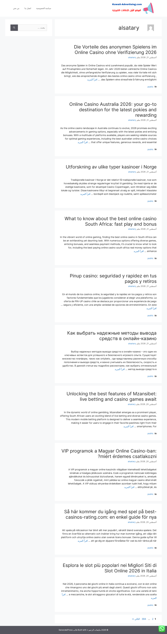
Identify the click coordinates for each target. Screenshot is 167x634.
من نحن (16, 8)
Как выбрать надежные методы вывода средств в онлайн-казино (112, 335)
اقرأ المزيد (92, 79)
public (150, 86)
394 (143, 619)
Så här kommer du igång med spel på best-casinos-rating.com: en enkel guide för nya (110, 514)
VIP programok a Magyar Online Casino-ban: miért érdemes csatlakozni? (109, 453)
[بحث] (14, 27)
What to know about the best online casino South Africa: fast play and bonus (111, 221)
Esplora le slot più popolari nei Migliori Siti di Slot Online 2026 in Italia (110, 567)
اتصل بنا (28, 8)
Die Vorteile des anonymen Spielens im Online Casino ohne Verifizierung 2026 (115, 49)
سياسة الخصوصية (43, 8)
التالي (136, 619)
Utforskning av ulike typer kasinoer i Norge (111, 167)
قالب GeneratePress (68, 630)
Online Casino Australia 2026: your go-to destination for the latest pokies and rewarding (113, 109)
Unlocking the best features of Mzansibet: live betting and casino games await (112, 396)
